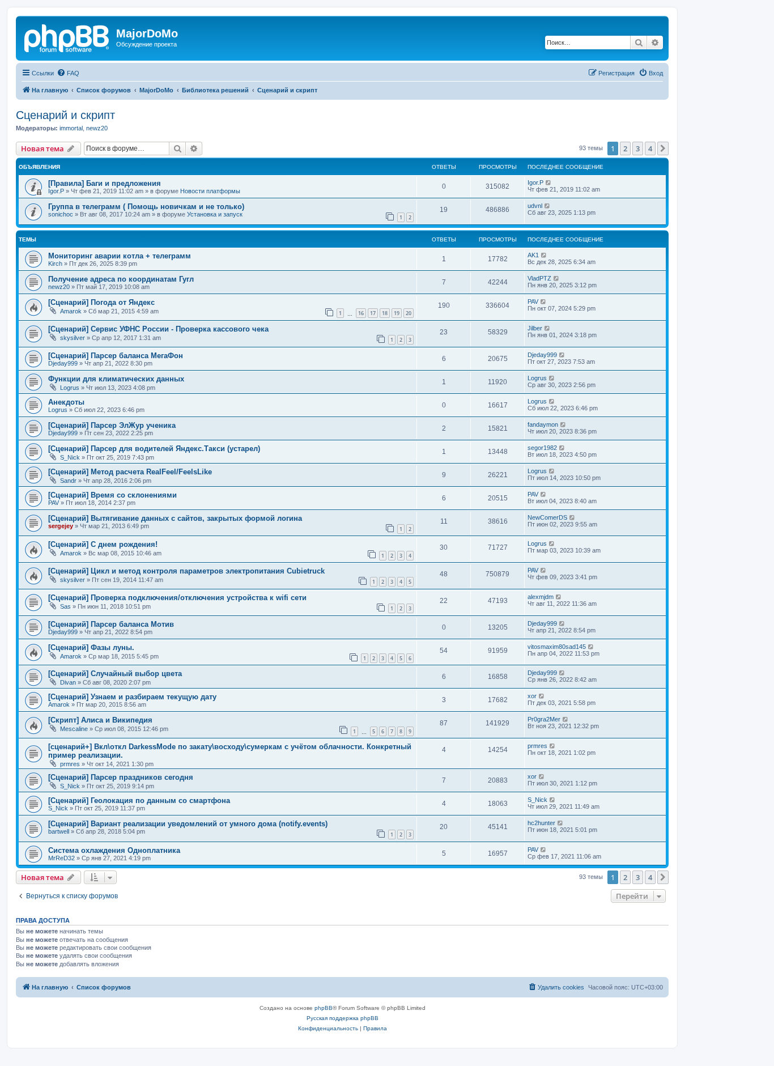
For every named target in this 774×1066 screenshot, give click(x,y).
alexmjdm (541, 596)
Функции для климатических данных (116, 379)
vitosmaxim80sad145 (557, 646)
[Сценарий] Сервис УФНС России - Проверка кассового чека (158, 329)
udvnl (535, 205)
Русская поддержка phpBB (343, 1018)
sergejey (60, 526)
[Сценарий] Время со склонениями (112, 495)
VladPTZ (539, 278)
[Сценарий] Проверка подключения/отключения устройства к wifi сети (177, 597)
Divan (68, 682)
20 (408, 313)
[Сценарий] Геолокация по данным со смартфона (139, 800)
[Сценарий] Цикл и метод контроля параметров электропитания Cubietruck (186, 571)
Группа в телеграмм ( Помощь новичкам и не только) (146, 206)
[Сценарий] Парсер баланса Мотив (111, 624)
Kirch (55, 263)
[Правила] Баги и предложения (104, 183)
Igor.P (56, 191)
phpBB (323, 1008)
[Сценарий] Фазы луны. (91, 647)
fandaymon (543, 424)
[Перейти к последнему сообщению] (548, 182)
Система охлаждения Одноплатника (114, 850)
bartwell (58, 831)
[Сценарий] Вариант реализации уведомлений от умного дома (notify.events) (188, 823)
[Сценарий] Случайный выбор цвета (115, 673)
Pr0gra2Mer (544, 719)
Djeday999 (63, 363)
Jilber (535, 328)
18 (385, 313)
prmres (70, 764)
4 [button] (650, 148)
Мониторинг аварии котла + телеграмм (119, 256)
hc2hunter (541, 822)
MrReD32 (61, 858)
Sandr (68, 480)
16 (361, 313)
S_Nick (70, 457)
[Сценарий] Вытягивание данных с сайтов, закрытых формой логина (175, 518)
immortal (71, 128)
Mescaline (74, 728)
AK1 (533, 255)
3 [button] (638, 148)
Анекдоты (66, 402)
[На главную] (67, 37)
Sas (65, 606)
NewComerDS (547, 517)
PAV (533, 301)
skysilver (72, 337)
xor (532, 696)
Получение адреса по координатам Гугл (121, 279)
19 (396, 313)
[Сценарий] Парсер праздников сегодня (120, 777)
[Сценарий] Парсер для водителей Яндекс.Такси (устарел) (154, 448)
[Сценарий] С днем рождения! (103, 544)
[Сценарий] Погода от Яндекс (101, 302)
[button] (663, 148)
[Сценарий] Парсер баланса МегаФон (115, 355)
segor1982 (542, 447)
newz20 (97, 128)
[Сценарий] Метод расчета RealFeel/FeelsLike (130, 472)
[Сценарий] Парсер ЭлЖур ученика (112, 425)
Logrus (69, 387)
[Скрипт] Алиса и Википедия (100, 720)
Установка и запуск (215, 214)
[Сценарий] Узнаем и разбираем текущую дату (132, 697)
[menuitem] (68, 73)
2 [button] (625, 148)
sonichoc (60, 214)
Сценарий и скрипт (65, 115)
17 (373, 313)
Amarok (71, 311)
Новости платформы (210, 191)
